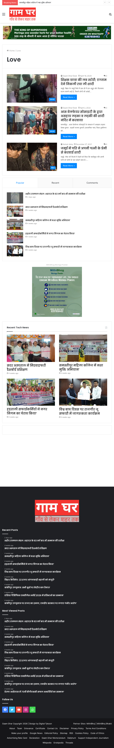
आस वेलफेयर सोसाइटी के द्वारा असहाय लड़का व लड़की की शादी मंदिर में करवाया (82, 116)
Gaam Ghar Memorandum (53, 738)
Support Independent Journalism (93, 738)
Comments (92, 182)
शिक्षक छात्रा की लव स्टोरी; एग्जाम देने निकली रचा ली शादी (84, 82)
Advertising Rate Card (17, 738)
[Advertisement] (57, 461)
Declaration (34, 738)
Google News (36, 733)
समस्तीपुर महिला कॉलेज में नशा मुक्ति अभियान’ (35, 2)
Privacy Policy (77, 728)
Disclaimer (64, 728)
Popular (20, 182)
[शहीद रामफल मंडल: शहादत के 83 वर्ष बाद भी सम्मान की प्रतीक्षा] (15, 198)
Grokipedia (58, 742)
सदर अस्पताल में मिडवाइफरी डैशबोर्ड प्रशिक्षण (46, 207)
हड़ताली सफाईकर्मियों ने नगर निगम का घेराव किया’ (50, 233)
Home (12, 50)
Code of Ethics (97, 733)
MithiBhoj (91, 723)
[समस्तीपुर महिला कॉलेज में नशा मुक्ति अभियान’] (15, 224)
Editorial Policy (51, 733)
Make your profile (19, 733)
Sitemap (63, 733)
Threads (69, 742)
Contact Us (52, 728)
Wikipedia (47, 742)
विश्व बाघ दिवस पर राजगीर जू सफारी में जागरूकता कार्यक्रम (53, 246)
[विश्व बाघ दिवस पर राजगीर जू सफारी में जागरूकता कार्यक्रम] (15, 250)
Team (19, 728)
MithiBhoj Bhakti (104, 723)
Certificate (40, 728)
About (12, 728)
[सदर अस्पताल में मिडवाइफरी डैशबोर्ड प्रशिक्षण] (15, 211)
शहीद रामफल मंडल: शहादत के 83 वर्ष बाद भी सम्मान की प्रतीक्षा (55, 193)
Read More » (69, 97)
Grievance (28, 728)
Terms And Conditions (96, 728)
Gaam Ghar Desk (70, 76)
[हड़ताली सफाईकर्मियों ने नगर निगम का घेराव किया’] (15, 237)
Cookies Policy (81, 733)
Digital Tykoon (45, 723)
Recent (55, 182)
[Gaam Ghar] (22, 14)
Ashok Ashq (68, 144)
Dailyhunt (71, 738)
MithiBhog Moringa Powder (57, 265)
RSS (71, 733)
